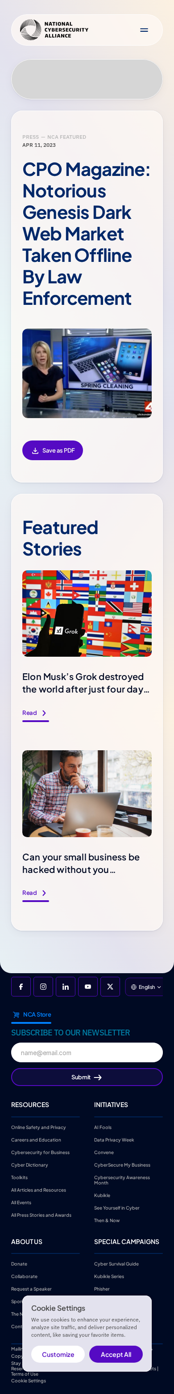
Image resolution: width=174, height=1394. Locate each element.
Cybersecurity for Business (40, 1152)
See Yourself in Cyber (117, 1207)
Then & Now (107, 1220)
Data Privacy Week (114, 1139)
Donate (19, 1263)
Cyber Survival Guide (116, 1263)
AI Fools (103, 1126)
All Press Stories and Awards (41, 1214)
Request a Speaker (31, 1288)
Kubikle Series (109, 1276)
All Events (21, 1202)
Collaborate (24, 1276)
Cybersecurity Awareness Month (122, 1179)
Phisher (102, 1288)
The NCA (20, 1314)
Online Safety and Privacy (39, 1126)
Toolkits (19, 1177)
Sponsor (20, 1301)
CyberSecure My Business (122, 1164)
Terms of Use (24, 1374)
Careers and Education (36, 1139)
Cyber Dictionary (29, 1164)
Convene (104, 1152)
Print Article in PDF (53, 456)
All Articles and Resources (38, 1189)
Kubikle (102, 1194)
